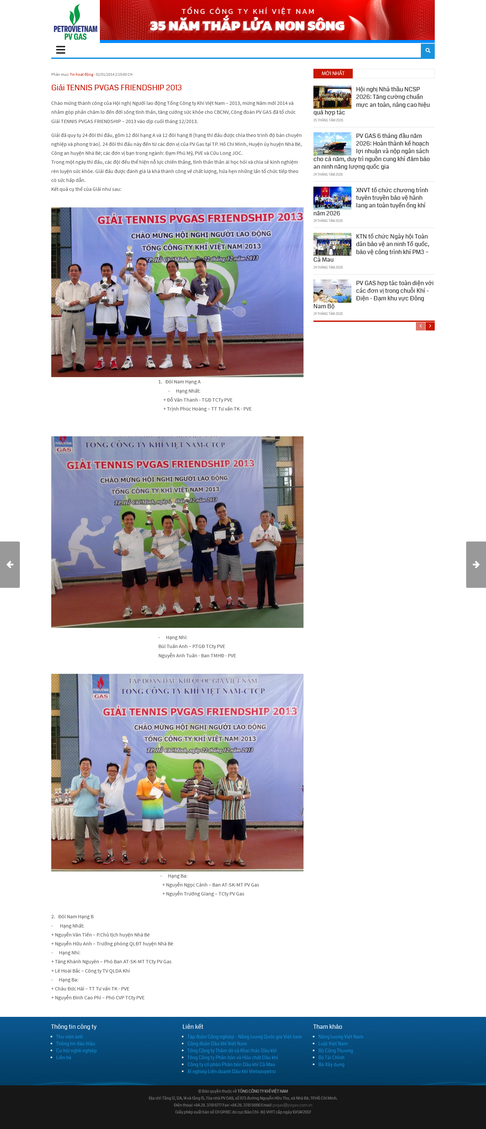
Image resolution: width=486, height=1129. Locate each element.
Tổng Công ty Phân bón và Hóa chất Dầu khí (232, 1057)
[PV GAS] (75, 21)
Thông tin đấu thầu (75, 1043)
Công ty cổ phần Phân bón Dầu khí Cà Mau (231, 1064)
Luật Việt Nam (333, 1043)
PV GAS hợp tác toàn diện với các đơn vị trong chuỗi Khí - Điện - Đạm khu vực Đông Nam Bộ (373, 295)
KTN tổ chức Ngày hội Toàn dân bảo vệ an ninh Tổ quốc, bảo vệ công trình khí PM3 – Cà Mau (371, 248)
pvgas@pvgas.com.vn (292, 1105)
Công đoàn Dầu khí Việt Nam (217, 1043)
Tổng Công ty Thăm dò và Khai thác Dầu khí (232, 1050)
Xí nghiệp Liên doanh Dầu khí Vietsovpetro (231, 1071)
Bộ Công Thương (335, 1050)
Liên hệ (63, 1057)
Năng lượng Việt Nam (340, 1036)
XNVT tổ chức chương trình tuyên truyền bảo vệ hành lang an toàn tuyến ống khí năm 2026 (370, 202)
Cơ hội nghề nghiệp (76, 1050)
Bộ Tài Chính (331, 1057)
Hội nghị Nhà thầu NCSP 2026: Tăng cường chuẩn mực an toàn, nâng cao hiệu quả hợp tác (371, 101)
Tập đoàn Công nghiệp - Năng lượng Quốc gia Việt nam (244, 1036)
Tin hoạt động (81, 74)
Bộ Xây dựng (331, 1064)
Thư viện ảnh (69, 1036)
